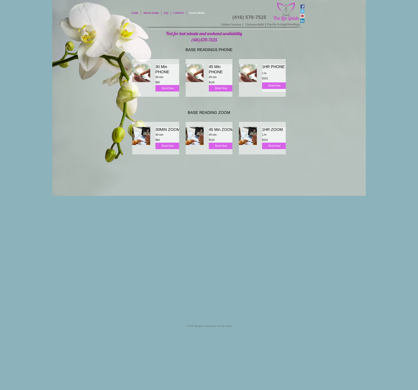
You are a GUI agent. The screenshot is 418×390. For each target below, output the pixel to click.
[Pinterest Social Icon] (302, 16)
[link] (168, 69)
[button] (167, 88)
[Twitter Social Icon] (302, 11)
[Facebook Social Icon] (302, 6)
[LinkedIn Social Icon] (302, 21)
